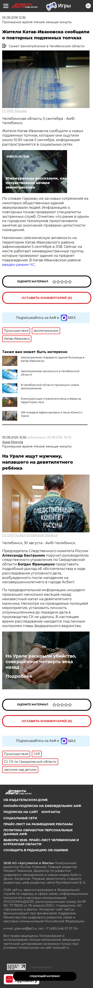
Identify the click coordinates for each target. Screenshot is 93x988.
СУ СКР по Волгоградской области (30, 535)
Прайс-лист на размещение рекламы (38, 824)
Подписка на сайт (20, 812)
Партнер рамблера (40, 967)
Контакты (51, 812)
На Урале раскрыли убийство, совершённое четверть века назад (41, 661)
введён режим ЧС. (18, 265)
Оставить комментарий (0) (47, 298)
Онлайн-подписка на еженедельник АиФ (42, 806)
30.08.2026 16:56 (14, 437)
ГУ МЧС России (14, 111)
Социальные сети (20, 818)
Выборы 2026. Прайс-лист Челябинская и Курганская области (41, 842)
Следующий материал (45, 976)
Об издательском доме (25, 800)
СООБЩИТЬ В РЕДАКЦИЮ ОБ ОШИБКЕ (35, 850)
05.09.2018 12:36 (14, 18)
